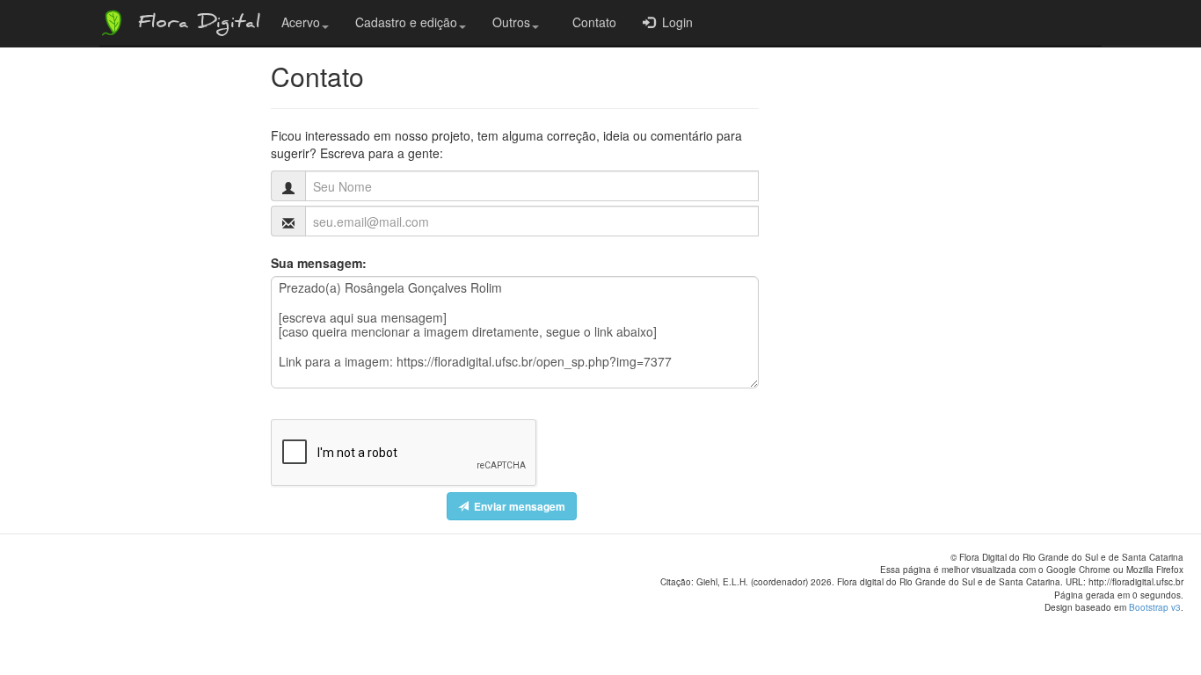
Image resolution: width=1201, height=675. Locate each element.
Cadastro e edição (406, 22)
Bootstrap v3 (1155, 607)
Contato (590, 22)
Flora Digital (194, 24)
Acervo (300, 22)
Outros (511, 22)
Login (674, 22)
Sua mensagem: (319, 263)
